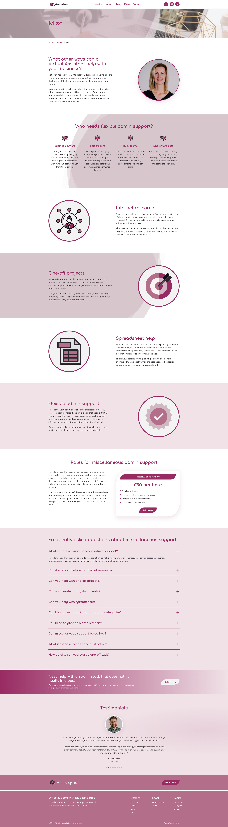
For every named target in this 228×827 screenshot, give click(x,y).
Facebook (177, 802)
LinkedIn (176, 809)
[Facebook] (166, 4)
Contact (137, 4)
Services (98, 4)
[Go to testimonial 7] (119, 767)
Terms (154, 806)
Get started (148, 510)
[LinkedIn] (177, 4)
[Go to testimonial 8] (121, 767)
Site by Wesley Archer (172, 823)
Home (51, 42)
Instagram (177, 806)
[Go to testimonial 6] (117, 767)
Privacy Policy (158, 802)
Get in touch (170, 682)
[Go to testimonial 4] (113, 767)
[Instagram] (172, 4)
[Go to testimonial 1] (106, 767)
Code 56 (114, 762)
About (109, 4)
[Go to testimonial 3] (110, 767)
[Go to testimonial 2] (108, 767)
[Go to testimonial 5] (115, 767)
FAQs (127, 4)
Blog (118, 4)
